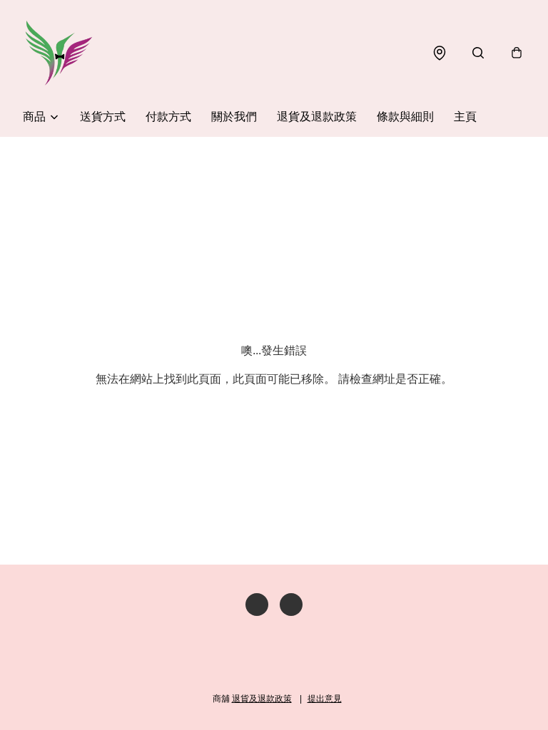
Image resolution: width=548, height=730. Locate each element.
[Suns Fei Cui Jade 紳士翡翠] (58, 52)
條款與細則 (405, 116)
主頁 (465, 116)
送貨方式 (103, 116)
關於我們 (234, 116)
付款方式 (168, 116)
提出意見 (325, 699)
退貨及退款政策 (317, 116)
